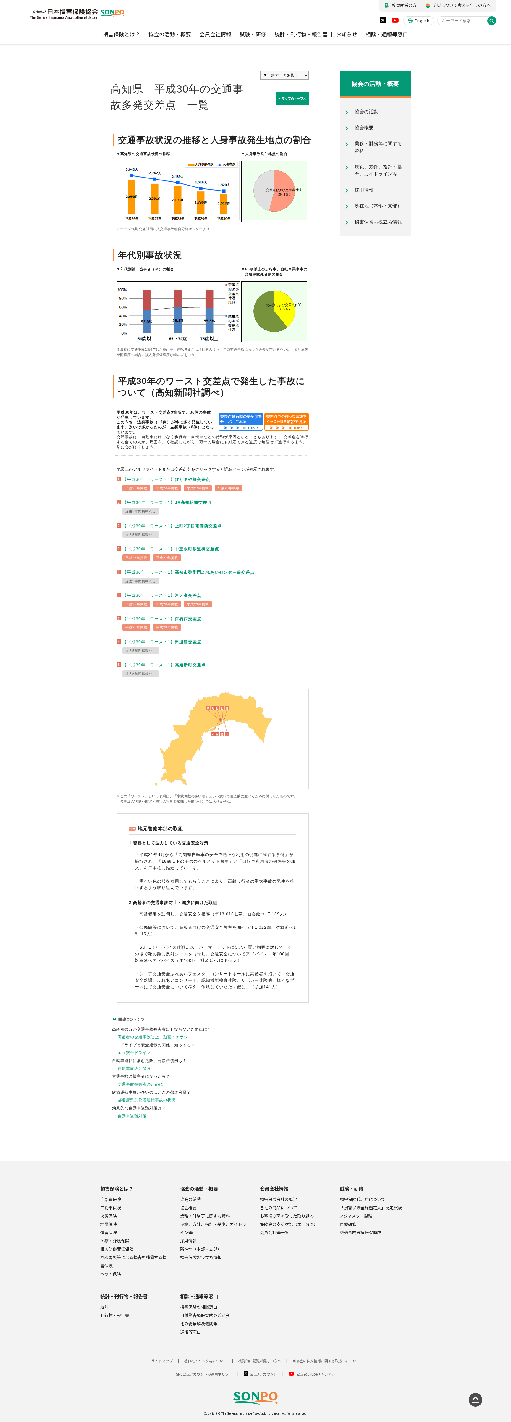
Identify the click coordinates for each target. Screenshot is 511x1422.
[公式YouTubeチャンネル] (395, 21)
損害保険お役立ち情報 (200, 1257)
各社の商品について (278, 1207)
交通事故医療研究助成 (360, 1232)
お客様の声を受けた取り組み (287, 1216)
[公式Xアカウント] (383, 21)
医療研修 (348, 1224)
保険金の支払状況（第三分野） (289, 1224)
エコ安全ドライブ (134, 1052)
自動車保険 (110, 1207)
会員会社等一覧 (274, 1232)
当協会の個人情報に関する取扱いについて (326, 1360)
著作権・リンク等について (205, 1360)
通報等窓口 (190, 1332)
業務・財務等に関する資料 (205, 1216)
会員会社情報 (274, 1188)
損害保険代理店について (362, 1199)
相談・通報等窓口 (199, 1296)
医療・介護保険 (114, 1241)
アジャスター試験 (356, 1216)
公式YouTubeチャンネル (315, 1373)
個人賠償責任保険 (116, 1249)
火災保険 (108, 1216)
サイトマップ (162, 1360)
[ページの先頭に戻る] (475, 1399)
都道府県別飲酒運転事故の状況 (147, 1100)
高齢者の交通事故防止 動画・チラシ (153, 1037)
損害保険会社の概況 (278, 1199)
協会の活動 (190, 1199)
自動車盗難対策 (132, 1116)
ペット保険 (110, 1274)
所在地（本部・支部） (200, 1249)
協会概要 (188, 1207)
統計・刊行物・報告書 (124, 1296)
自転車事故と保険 (134, 1068)
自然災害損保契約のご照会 (205, 1315)
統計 (104, 1307)
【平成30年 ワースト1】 (166, 479)
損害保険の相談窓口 (198, 1307)
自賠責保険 (110, 1199)
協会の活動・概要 (199, 1188)
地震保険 (108, 1224)
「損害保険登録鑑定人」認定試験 (371, 1207)
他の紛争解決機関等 (198, 1323)
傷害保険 (108, 1232)
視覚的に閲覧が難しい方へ (259, 1360)
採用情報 (188, 1241)
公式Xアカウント (263, 1373)
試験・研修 (351, 1188)
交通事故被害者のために (140, 1084)
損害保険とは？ (116, 1188)
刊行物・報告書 (114, 1315)
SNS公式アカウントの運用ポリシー (204, 1373)
